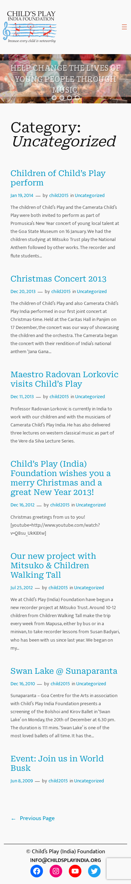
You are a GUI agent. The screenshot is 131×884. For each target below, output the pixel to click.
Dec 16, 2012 (22, 505)
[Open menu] (124, 27)
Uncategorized (90, 195)
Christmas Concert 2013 (58, 279)
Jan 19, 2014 (22, 195)
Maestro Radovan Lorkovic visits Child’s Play (64, 379)
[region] (65, 78)
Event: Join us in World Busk (57, 763)
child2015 (58, 195)
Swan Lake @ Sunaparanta (63, 671)
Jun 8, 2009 (21, 781)
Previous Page (32, 818)
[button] (54, 97)
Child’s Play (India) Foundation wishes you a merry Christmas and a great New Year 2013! (60, 478)
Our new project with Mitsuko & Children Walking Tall (53, 565)
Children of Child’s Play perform (57, 178)
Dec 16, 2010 (22, 684)
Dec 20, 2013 (23, 291)
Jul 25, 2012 (21, 588)
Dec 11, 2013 (22, 397)
